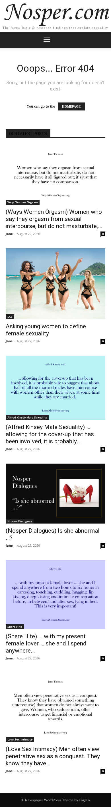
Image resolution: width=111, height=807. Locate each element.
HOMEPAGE (71, 106)
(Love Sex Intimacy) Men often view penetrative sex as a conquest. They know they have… (53, 756)
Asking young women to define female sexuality (46, 330)
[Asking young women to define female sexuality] (55, 283)
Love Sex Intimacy (19, 739)
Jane (9, 234)
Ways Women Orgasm (22, 202)
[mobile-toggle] (47, 40)
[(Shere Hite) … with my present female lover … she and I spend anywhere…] (55, 594)
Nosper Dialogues (19, 521)
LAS (10, 317)
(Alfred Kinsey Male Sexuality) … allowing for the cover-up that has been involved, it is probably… (50, 434)
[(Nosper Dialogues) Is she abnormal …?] (55, 494)
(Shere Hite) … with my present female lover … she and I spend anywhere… (46, 643)
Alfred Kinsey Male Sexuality (27, 417)
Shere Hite (14, 627)
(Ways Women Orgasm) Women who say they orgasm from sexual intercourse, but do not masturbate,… (54, 219)
